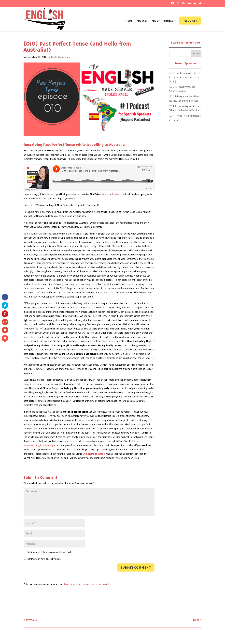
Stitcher (116, 194)
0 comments (63, 56)
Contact (169, 21)
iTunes (104, 194)
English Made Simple (94, 453)
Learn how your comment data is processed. (86, 584)
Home (129, 21)
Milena (30, 56)
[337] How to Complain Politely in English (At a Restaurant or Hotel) (184, 77)
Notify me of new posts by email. (44, 558)
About (156, 21)
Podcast (142, 21)
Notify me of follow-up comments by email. (49, 552)
